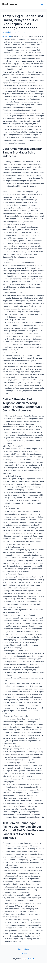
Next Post (23, 953)
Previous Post (23, 949)
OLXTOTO (7, 36)
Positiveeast (10, 4)
